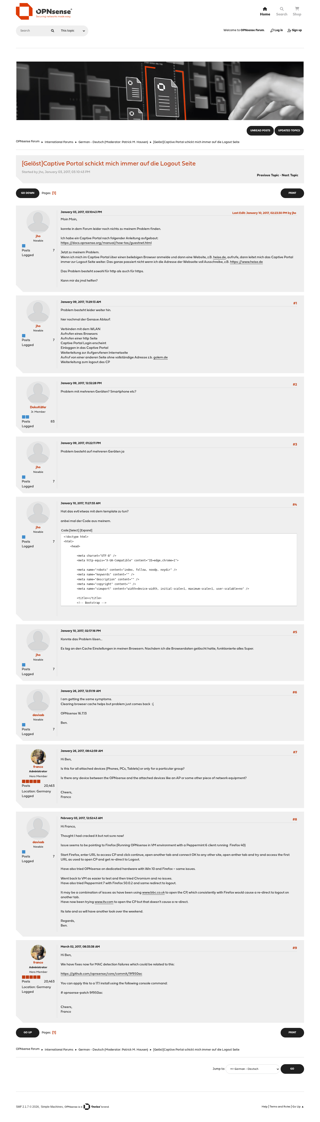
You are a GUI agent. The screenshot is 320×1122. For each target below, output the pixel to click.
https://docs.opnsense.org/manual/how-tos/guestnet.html (106, 243)
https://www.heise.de (246, 262)
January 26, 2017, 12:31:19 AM (81, 691)
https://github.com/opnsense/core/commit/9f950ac (101, 974)
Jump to (218, 1068)
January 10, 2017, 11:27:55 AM (80, 503)
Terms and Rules (280, 1106)
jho (38, 236)
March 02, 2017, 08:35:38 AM (80, 946)
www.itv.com (104, 902)
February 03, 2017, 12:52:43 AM (82, 818)
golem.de (160, 357)
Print (292, 193)
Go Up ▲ (298, 1106)
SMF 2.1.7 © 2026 (27, 1106)
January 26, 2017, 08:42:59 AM (82, 751)
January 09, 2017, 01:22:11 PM (81, 443)
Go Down (27, 193)
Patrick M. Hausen (134, 142)
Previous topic (268, 175)
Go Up (28, 1032)
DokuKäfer (38, 407)
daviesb (38, 715)
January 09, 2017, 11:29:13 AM (81, 302)
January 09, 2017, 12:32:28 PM (81, 383)
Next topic (290, 175)
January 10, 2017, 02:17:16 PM (81, 631)
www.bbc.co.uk (153, 892)
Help (265, 1106)
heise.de (219, 257)
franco (38, 767)
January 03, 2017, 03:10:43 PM (81, 212)
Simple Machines (52, 1106)
